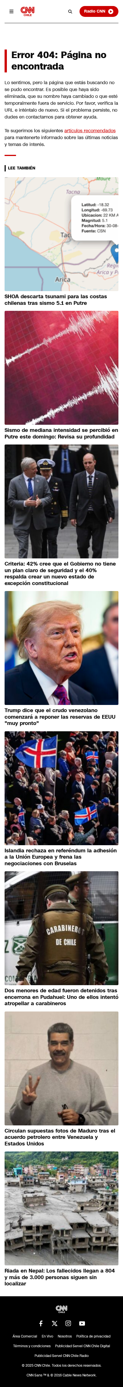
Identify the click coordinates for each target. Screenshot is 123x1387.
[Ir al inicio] (27, 11)
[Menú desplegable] (11, 11)
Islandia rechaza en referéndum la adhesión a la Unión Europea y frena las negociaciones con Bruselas (61, 857)
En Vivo (47, 1336)
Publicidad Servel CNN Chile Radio (62, 1356)
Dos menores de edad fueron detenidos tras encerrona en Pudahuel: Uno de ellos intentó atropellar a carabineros (61, 997)
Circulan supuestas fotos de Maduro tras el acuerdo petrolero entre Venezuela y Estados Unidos (60, 1137)
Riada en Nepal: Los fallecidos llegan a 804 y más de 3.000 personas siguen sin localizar (60, 1277)
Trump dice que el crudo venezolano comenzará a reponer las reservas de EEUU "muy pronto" (60, 717)
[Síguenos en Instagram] (68, 1323)
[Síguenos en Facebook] (40, 1323)
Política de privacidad (93, 1336)
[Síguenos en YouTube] (82, 1323)
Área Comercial (25, 1336)
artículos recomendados (90, 130)
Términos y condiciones (32, 1346)
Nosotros (65, 1336)
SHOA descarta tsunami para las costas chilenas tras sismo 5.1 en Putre (56, 300)
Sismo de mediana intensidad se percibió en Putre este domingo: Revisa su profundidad (61, 433)
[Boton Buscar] (70, 11)
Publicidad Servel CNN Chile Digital (82, 1346)
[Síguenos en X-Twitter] (54, 1323)
